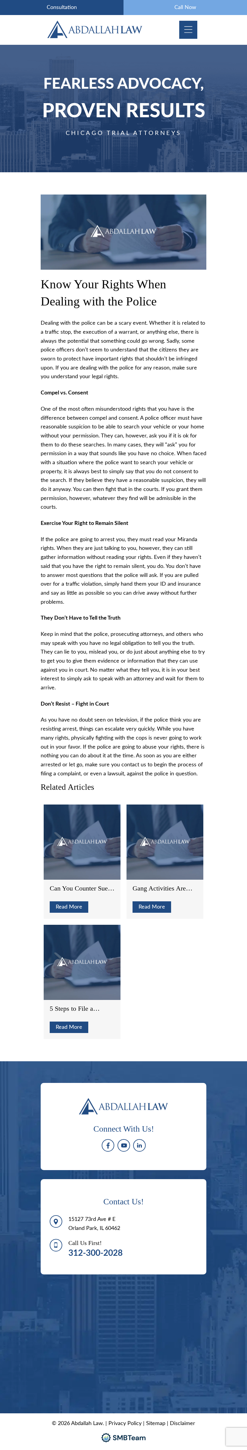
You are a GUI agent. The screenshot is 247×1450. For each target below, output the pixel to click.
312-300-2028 (95, 1253)
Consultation (62, 7)
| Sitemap (155, 1423)
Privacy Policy (125, 1423)
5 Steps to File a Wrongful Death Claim (80, 1009)
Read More (69, 907)
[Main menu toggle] (188, 30)
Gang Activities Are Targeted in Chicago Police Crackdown (159, 888)
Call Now (185, 7)
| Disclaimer (181, 1423)
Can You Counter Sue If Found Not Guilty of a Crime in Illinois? (82, 888)
